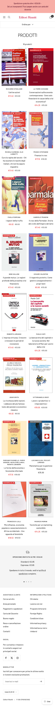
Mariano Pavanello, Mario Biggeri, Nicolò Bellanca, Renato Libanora (14, 462)
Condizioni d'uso (36, 618)
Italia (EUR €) (9, 692)
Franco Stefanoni (41, 152)
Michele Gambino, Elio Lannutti (14, 153)
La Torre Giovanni (41, 89)
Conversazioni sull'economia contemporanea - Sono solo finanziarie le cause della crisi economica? (41, 97)
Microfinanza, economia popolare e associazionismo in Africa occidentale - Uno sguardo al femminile (14, 529)
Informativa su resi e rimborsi (38, 630)
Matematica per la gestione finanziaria (40, 467)
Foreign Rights (36, 613)
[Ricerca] (9, 17)
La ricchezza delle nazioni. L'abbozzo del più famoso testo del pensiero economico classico (14, 405)
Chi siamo (34, 599)
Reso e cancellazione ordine (12, 625)
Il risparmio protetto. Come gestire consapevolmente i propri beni (41, 280)
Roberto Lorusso (14, 334)
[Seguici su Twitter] (12, 658)
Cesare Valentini (41, 274)
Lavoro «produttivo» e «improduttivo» (41, 402)
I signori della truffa (14, 220)
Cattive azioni (14, 92)
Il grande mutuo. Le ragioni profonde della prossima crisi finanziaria (14, 280)
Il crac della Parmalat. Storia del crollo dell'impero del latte (41, 222)
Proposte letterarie (38, 609)
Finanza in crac (41, 155)
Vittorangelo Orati (41, 397)
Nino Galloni (14, 274)
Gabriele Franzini (41, 217)
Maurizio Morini (41, 521)
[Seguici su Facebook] (6, 658)
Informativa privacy (38, 623)
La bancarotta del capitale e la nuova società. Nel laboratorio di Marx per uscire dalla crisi (41, 342)
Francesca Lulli (14, 521)
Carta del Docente (10, 613)
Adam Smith (14, 397)
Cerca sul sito (8, 599)
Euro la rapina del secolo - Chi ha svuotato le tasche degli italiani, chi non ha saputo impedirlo (14, 162)
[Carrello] (50, 17)
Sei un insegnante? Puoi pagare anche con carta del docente (27, 8)
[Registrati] (41, 681)
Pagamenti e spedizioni (12, 609)
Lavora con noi (36, 604)
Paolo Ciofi (41, 334)
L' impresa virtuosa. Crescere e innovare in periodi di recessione (14, 340)
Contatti (6, 631)
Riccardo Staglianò (14, 89)
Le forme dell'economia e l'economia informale (14, 469)
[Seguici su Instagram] (17, 658)
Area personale (9, 604)
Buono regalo (8, 618)
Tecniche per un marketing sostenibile (41, 526)
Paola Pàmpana (14, 217)
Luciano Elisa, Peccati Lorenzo (41, 461)
